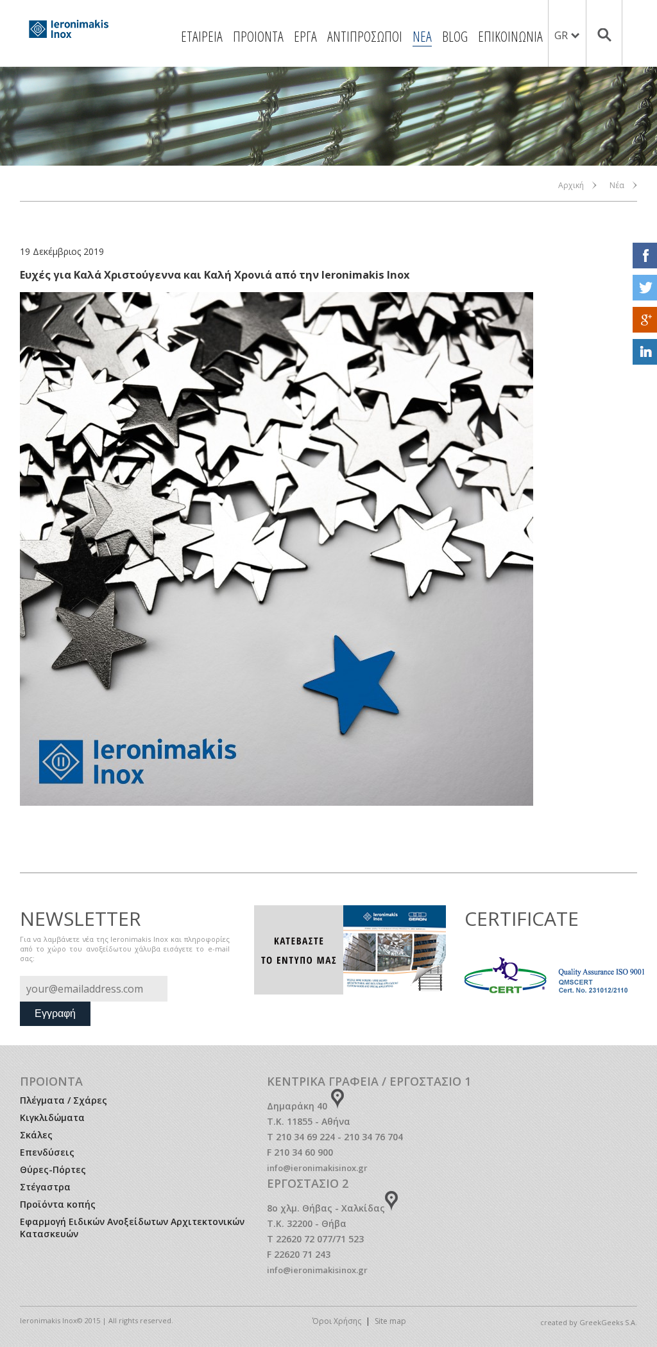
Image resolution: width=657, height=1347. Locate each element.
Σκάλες (36, 1135)
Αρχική (571, 185)
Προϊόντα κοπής (58, 1204)
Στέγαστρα (45, 1187)
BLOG (455, 36)
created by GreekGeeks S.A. (588, 1322)
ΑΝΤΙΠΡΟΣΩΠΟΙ (364, 36)
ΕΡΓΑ (305, 36)
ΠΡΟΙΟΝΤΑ (258, 36)
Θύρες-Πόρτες (53, 1169)
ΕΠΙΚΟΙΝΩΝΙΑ (510, 36)
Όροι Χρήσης (336, 1321)
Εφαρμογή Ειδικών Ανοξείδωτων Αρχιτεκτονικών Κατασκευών (132, 1227)
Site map (390, 1321)
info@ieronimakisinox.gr (317, 1168)
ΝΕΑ (422, 36)
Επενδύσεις (47, 1152)
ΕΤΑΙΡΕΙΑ (202, 36)
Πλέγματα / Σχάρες (63, 1100)
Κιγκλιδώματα (52, 1117)
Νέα (617, 185)
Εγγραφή (55, 1013)
